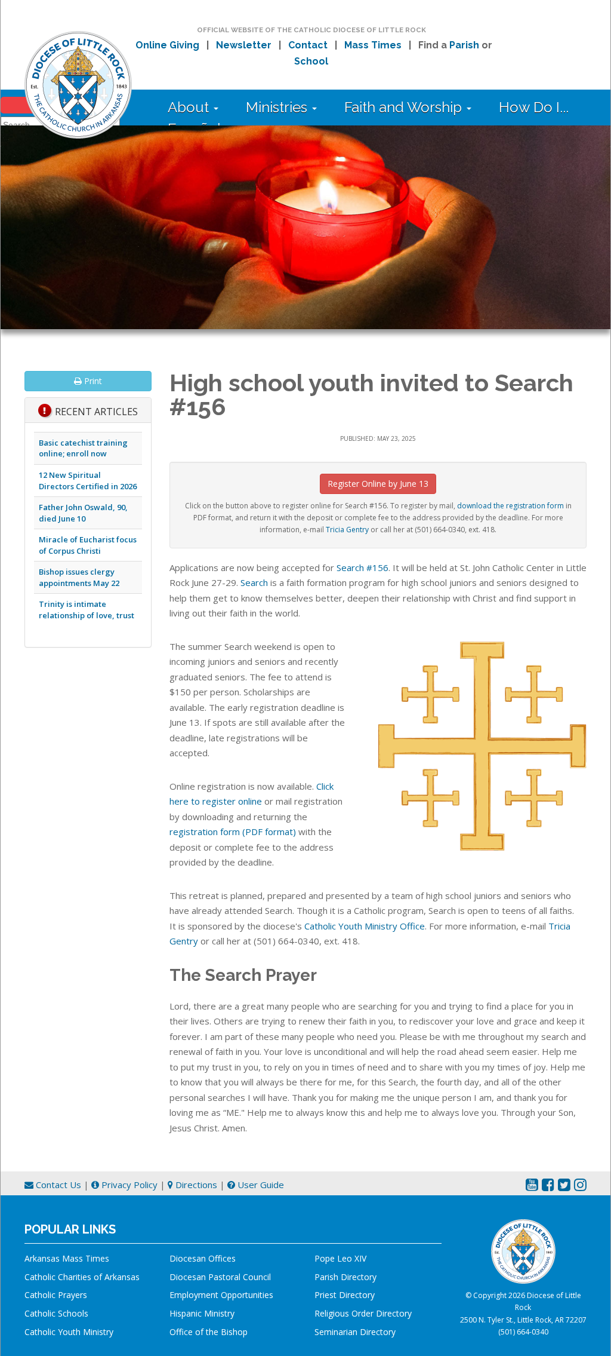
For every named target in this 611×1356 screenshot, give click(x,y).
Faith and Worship (404, 107)
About (190, 107)
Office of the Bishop (208, 1331)
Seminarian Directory (355, 1331)
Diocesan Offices (202, 1258)
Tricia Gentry (347, 529)
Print (92, 380)
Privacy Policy (128, 1185)
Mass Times (373, 45)
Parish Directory (345, 1277)
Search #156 (362, 567)
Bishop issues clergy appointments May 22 (79, 577)
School (311, 61)
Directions (195, 1185)
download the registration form (510, 506)
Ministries (278, 107)
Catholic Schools (56, 1313)
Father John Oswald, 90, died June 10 (83, 513)
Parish (464, 45)
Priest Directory (344, 1294)
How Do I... (534, 107)
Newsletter (243, 45)
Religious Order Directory (363, 1313)
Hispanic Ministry (201, 1313)
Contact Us (57, 1185)
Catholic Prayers (55, 1294)
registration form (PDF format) (232, 831)
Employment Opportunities (221, 1294)
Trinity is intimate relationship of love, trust (86, 610)
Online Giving (167, 45)
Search (254, 582)
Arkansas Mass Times (66, 1258)
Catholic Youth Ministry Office (364, 926)
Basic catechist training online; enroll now (83, 448)
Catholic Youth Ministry (68, 1331)
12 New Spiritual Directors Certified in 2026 (88, 481)
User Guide (259, 1185)
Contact (308, 45)
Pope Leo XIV (340, 1258)
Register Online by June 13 (378, 483)
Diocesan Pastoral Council (220, 1277)
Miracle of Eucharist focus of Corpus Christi (88, 545)
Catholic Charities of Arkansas (82, 1277)
